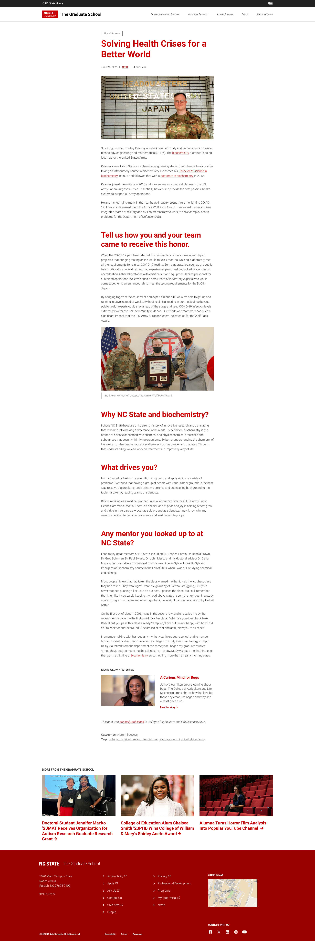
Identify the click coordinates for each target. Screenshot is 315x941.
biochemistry (180, 152)
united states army (193, 739)
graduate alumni (169, 739)
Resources (137, 934)
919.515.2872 (47, 894)
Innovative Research (198, 14)
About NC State (265, 14)
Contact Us (114, 897)
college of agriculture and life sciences (133, 739)
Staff (125, 67)
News (161, 905)
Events (245, 14)
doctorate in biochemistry (177, 175)
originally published (132, 721)
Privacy (124, 934)
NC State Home (54, 3)
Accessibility (110, 934)
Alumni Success (225, 14)
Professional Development (174, 883)
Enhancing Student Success (165, 14)
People (111, 912)
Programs (164, 890)
